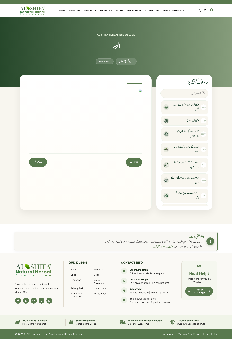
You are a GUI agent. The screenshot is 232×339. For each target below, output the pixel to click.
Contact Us (152, 10)
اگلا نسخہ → (134, 162)
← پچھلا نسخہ (38, 162)
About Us (74, 10)
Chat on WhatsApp (199, 291)
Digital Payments (173, 10)
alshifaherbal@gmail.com (143, 298)
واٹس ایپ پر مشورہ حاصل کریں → (162, 247)
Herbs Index (134, 10)
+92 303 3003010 (160, 283)
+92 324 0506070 (139, 283)
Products (90, 10)
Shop (73, 274)
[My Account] (205, 10)
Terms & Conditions (188, 334)
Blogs (119, 10)
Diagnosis (106, 10)
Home (62, 10)
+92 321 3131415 (159, 292)
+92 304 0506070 (139, 292)
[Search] (199, 10)
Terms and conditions (76, 295)
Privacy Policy (78, 288)
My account (100, 288)
